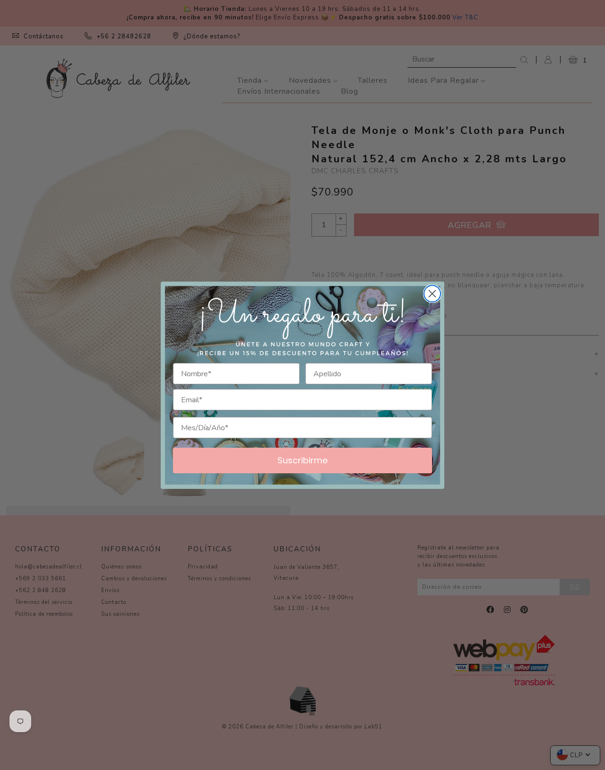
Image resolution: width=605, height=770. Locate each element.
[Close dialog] (432, 293)
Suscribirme (302, 460)
